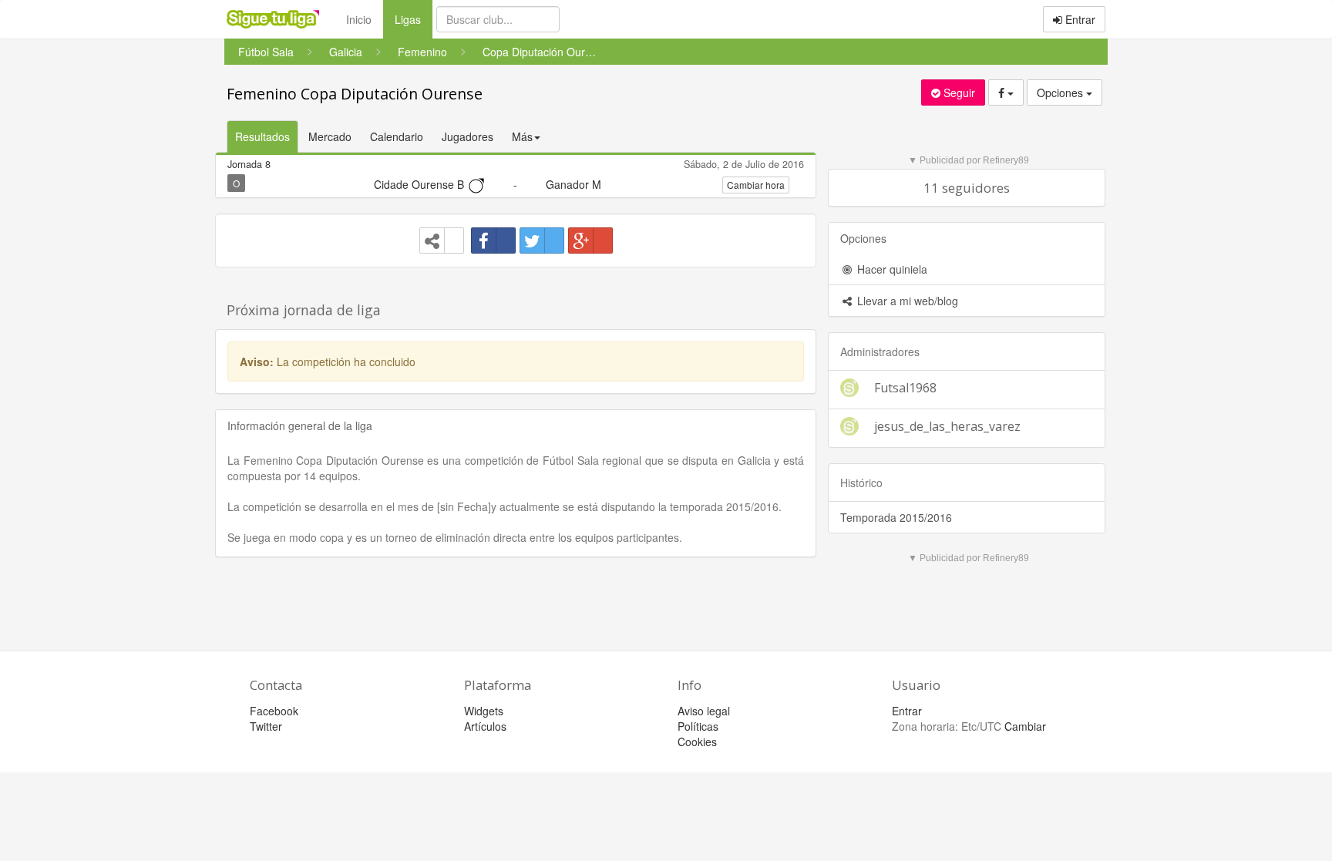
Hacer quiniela (890, 269)
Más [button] (522, 136)
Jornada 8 (249, 164)
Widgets (483, 710)
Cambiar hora (756, 184)
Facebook (274, 710)
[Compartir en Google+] (590, 240)
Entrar (1078, 19)
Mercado (330, 136)
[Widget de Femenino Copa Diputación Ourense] (441, 240)
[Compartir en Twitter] (542, 240)
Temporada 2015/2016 (896, 517)
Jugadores (467, 136)
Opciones (1061, 92)
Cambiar (1025, 726)
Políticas (698, 726)
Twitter (266, 726)
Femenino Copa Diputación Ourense (355, 93)
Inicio (359, 19)
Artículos (485, 726)
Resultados (262, 136)
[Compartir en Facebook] (493, 240)
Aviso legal (704, 710)
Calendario (396, 136)
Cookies (697, 741)
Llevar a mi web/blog (906, 300)
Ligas (413, 19)
